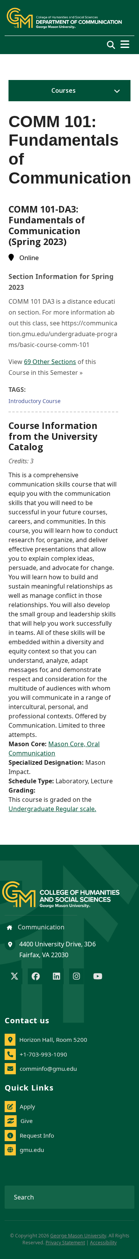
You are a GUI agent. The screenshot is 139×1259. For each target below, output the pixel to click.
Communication (40, 927)
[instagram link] (76, 977)
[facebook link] (36, 977)
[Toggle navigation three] (124, 44)
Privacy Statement (65, 1242)
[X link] (14, 977)
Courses (63, 90)
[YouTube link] (97, 977)
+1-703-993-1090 (43, 1054)
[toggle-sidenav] (115, 91)
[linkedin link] (56, 977)
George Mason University (78, 1235)
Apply (27, 1106)
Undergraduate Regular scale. (52, 809)
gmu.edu (32, 1150)
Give (26, 1121)
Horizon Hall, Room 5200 (53, 1039)
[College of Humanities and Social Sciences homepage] (68, 890)
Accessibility (103, 1242)
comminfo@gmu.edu (48, 1068)
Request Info (37, 1135)
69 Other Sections (50, 361)
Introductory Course (34, 401)
